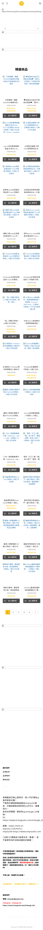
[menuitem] (7, 612)
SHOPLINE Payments (25, 927)
